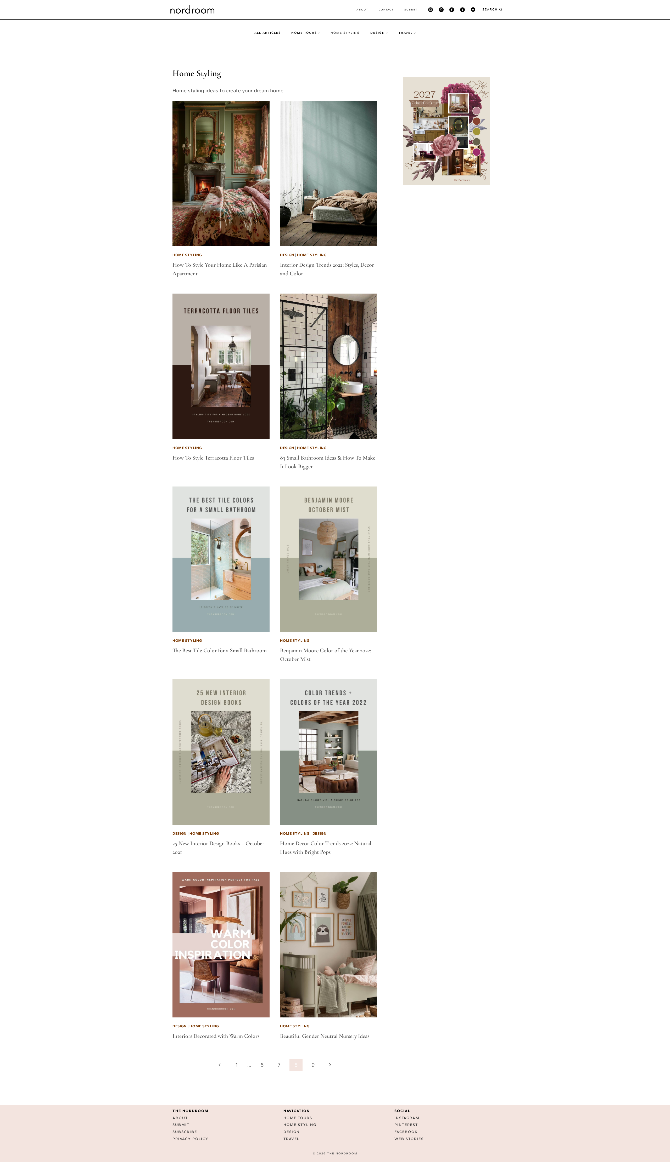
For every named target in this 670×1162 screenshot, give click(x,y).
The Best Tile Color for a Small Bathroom (219, 650)
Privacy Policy (190, 1139)
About (362, 9)
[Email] (473, 9)
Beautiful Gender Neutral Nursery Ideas (324, 1036)
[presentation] (221, 174)
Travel (291, 1139)
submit (410, 9)
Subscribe (184, 1132)
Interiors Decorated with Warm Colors (215, 1036)
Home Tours (297, 1118)
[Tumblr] (462, 9)
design (287, 255)
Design (291, 1132)
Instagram (407, 1118)
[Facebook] (451, 9)
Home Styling (345, 33)
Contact (386, 9)
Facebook (406, 1132)
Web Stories (409, 1139)
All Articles (267, 33)
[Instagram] (430, 9)
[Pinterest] (441, 9)
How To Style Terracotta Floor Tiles (213, 457)
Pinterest (406, 1125)
